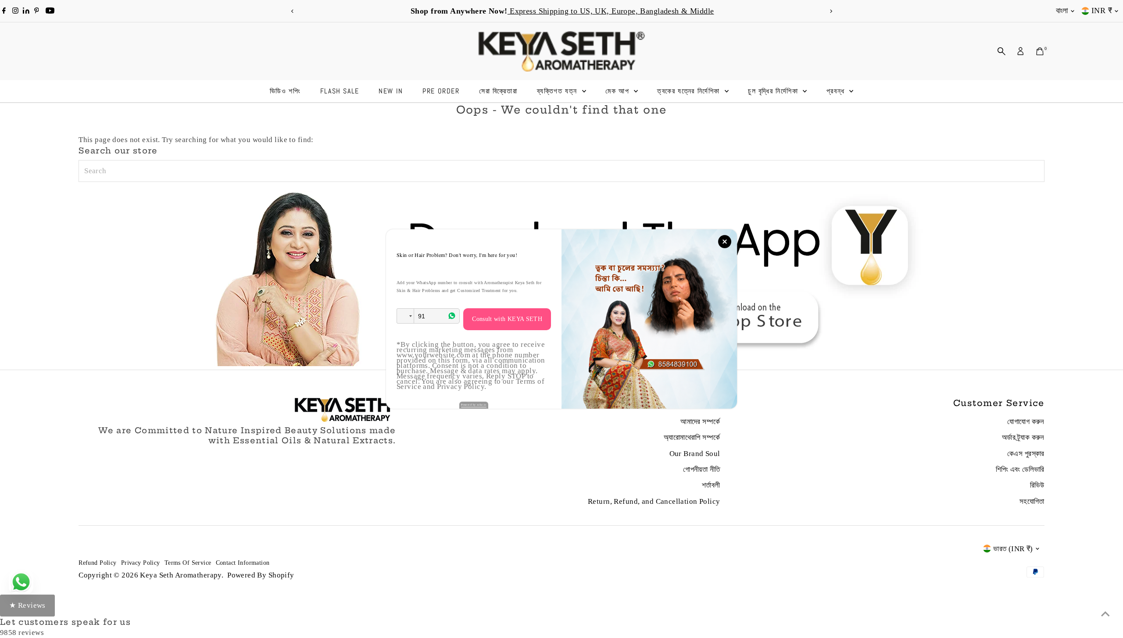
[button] (405, 316)
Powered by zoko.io (473, 404)
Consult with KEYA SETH (507, 319)
